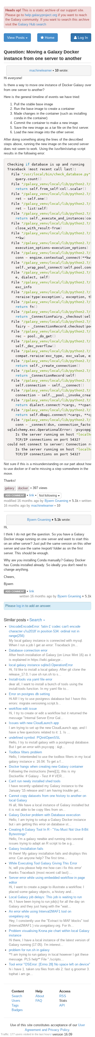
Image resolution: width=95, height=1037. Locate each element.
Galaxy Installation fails (26, 849)
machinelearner (40, 70)
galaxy (9, 488)
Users (16, 1000)
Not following (48, 495)
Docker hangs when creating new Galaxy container (46, 766)
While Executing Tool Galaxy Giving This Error (43, 863)
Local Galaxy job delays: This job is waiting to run (45, 897)
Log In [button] (82, 38)
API (62, 1005)
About (39, 996)
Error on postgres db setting (29, 694)
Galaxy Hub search (32, 24)
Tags (15, 1005)
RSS (62, 996)
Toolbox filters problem (25, 752)
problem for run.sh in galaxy (29, 950)
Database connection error (28, 650)
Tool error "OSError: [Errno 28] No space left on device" (49, 964)
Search (17, 996)
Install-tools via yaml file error (30, 679)
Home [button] (49, 38)
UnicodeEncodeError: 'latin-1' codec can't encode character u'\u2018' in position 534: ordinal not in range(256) (44, 631)
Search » (37, 619)
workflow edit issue (23, 708)
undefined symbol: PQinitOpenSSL (34, 737)
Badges (17, 1010)
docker (23, 488)
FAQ (38, 1000)
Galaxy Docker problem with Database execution (44, 815)
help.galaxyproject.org (41, 15)
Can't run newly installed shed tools (35, 781)
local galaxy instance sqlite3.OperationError (41, 665)
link (31, 495)
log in (20, 606)
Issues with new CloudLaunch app (34, 723)
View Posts (16, 38)
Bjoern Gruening (56, 501)
